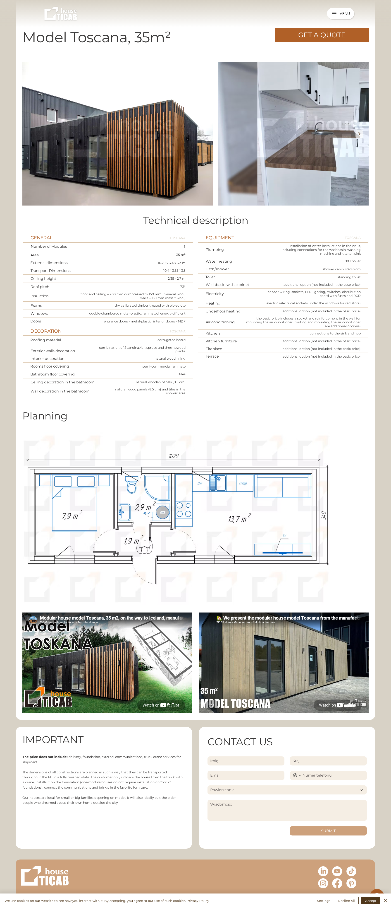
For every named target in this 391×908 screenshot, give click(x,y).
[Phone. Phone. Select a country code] (297, 775)
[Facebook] (337, 883)
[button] (322, 35)
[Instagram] (323, 883)
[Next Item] (359, 134)
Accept (370, 901)
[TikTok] (351, 871)
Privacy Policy (198, 901)
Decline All (346, 901)
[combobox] (287, 789)
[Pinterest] (351, 883)
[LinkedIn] (323, 871)
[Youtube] (337, 871)
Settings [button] (323, 901)
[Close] (385, 900)
